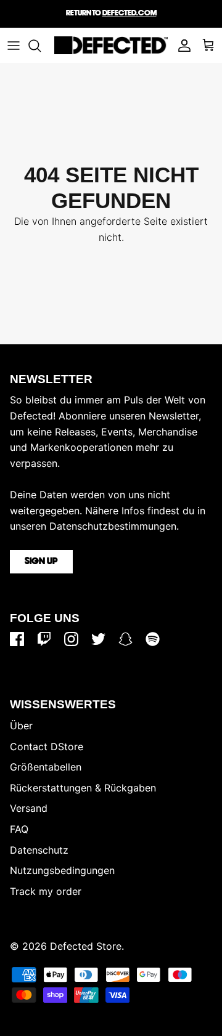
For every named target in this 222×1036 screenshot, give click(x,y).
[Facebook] (17, 639)
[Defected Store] (111, 45)
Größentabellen (45, 767)
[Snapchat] (125, 639)
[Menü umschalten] (13, 45)
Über (21, 725)
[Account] (181, 45)
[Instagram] (71, 639)
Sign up (41, 561)
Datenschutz (39, 850)
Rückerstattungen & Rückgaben (83, 788)
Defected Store (85, 946)
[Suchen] (40, 45)
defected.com (129, 13)
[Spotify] (153, 639)
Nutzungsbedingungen (62, 870)
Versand (28, 808)
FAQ (19, 829)
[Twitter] (98, 639)
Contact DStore (46, 746)
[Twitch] (44, 639)
